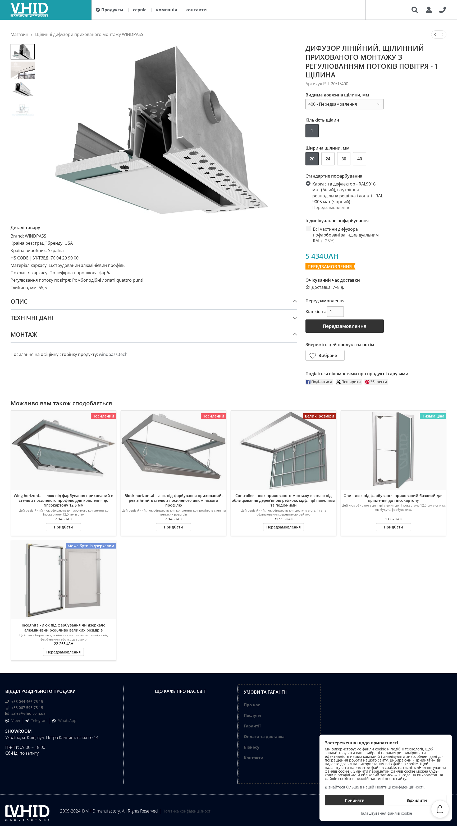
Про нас (252, 704)
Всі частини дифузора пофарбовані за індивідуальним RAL (346, 235)
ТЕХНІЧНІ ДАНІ (32, 318)
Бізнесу (251, 747)
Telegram (39, 720)
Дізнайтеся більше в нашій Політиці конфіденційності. (375, 787)
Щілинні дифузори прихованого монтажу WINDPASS (89, 34)
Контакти (253, 757)
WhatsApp (67, 720)
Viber (16, 720)
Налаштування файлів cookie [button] (385, 813)
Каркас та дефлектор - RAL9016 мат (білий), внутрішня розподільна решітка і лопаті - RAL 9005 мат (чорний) (347, 195)
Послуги (252, 715)
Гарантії (252, 725)
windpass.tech (113, 354)
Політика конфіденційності (186, 811)
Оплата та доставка (264, 736)
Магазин (19, 34)
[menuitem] (435, 34)
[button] (325, 355)
